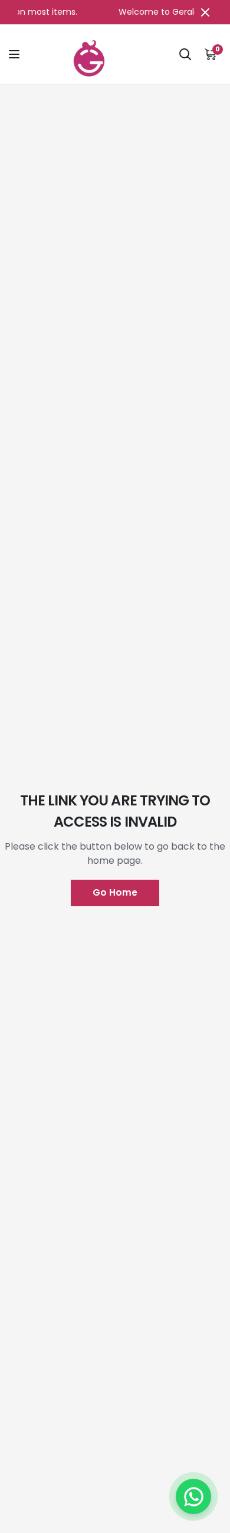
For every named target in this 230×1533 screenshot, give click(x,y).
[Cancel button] (205, 12)
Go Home (115, 892)
